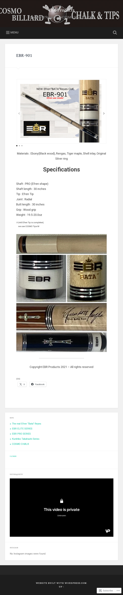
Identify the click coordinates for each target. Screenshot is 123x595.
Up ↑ (61, 586)
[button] (104, 113)
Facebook (13, 456)
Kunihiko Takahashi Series (25, 438)
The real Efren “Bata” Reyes (26, 423)
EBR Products (61, 10)
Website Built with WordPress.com (61, 583)
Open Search (114, 32)
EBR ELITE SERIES (22, 428)
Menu (14, 32)
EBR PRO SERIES (21, 433)
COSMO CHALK (20, 444)
